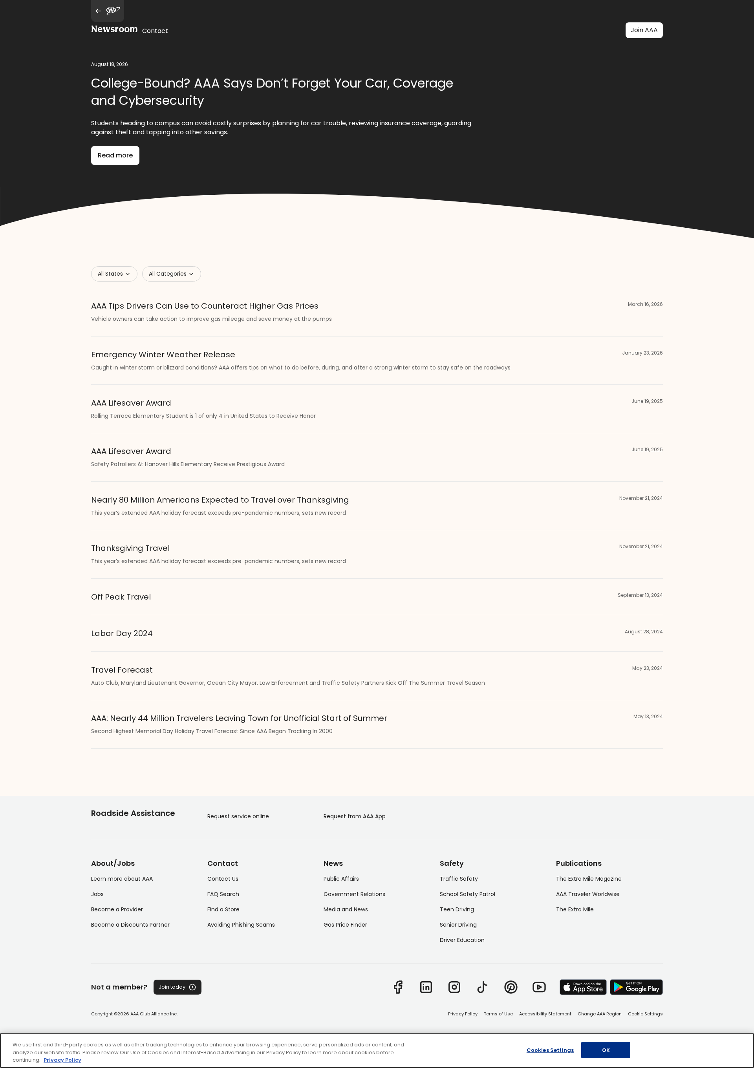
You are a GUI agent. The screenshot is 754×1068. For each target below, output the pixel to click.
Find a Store (223, 909)
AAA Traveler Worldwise (588, 894)
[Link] (398, 987)
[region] (377, 1050)
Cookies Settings (550, 1049)
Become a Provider (117, 909)
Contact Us (222, 879)
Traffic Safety (459, 879)
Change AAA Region (600, 1014)
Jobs (97, 894)
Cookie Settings (645, 1014)
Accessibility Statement (545, 1014)
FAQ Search (223, 894)
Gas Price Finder (345, 925)
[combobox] (114, 274)
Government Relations (354, 894)
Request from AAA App (355, 816)
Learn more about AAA (122, 879)
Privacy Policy (463, 1014)
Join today (172, 987)
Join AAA (644, 30)
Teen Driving (457, 909)
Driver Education (462, 940)
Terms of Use (498, 1014)
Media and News (346, 909)
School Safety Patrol (467, 894)
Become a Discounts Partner (130, 925)
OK (606, 1049)
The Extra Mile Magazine (589, 879)
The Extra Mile (575, 909)
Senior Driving (458, 925)
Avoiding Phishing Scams (241, 925)
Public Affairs (341, 879)
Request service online (238, 816)
